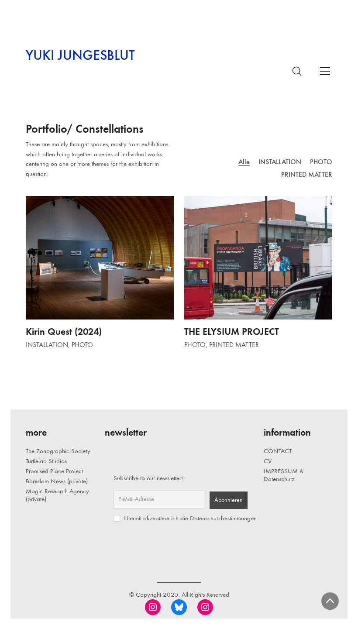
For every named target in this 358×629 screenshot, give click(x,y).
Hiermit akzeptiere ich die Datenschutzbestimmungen (189, 518)
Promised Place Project (54, 471)
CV (268, 461)
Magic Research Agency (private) (57, 495)
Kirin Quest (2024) (64, 331)
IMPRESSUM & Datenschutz (284, 475)
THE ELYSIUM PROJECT (231, 331)
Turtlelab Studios (46, 461)
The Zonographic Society (58, 451)
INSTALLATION (279, 162)
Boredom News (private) (57, 481)
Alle (244, 162)
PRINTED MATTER (306, 174)
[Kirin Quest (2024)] (100, 257)
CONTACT (278, 451)
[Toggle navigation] (324, 71)
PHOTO (321, 162)
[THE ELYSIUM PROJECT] (258, 257)
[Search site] (297, 71)
